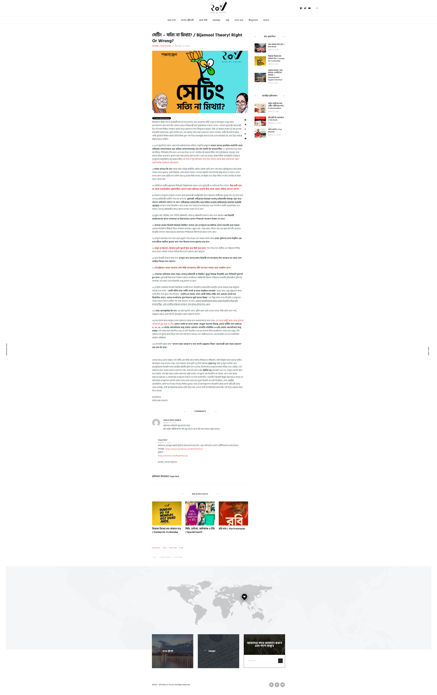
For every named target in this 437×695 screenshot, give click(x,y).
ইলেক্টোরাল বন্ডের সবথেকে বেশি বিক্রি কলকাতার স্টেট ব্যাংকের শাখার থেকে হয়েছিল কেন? (193, 267)
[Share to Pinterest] (245, 129)
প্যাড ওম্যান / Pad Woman (275, 130)
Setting (173, 548)
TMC (181, 548)
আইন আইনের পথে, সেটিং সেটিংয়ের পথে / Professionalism (276, 106)
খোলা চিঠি (203, 20)
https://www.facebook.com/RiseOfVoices (184, 449)
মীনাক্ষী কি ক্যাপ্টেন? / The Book (276, 119)
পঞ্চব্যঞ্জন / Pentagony (161, 46)
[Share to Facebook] (245, 120)
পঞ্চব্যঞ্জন (211, 651)
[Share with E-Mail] (245, 138)
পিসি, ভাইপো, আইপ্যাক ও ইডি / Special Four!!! (200, 530)
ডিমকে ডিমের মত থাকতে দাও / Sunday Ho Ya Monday (166, 530)
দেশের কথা (239, 20)
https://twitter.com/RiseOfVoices (173, 455)
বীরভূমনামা (253, 20)
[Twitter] (305, 8)
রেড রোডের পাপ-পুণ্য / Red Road (276, 45)
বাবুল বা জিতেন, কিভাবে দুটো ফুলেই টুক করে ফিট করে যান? (181, 248)
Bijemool (156, 548)
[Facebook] (301, 8)
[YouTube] (309, 8)
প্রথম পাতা (172, 20)
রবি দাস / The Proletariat (232, 529)
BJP (165, 548)
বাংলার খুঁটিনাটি (187, 20)
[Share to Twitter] (245, 124)
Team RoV (162, 440)
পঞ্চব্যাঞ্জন (216, 20)
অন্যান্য (266, 20)
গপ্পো (227, 20)
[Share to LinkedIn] (245, 134)
